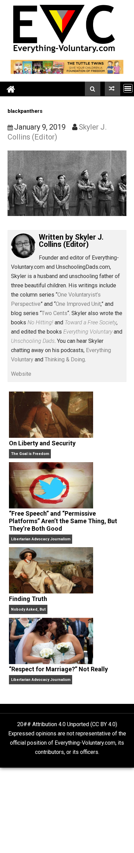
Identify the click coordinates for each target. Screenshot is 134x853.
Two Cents (54, 313)
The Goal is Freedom (30, 454)
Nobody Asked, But (28, 609)
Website (21, 374)
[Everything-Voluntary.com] (11, 89)
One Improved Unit (78, 304)
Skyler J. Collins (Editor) (71, 241)
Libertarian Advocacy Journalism (40, 539)
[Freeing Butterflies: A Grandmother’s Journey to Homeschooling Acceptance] (112, 89)
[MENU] (128, 88)
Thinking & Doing (65, 359)
